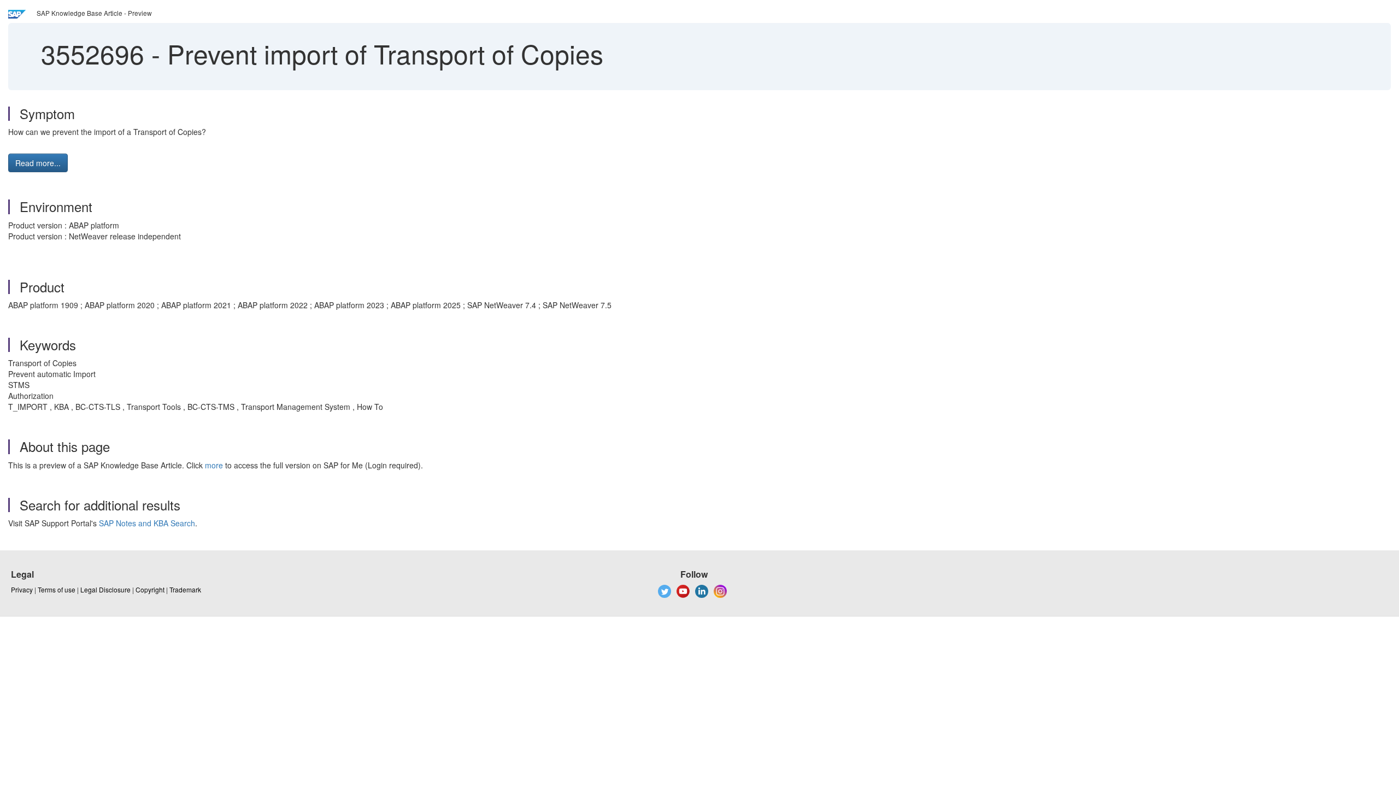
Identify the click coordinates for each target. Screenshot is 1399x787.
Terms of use (56, 589)
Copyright (150, 589)
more (214, 465)
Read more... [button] (38, 162)
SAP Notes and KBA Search (147, 523)
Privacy (22, 589)
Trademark (185, 589)
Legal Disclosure (105, 589)
